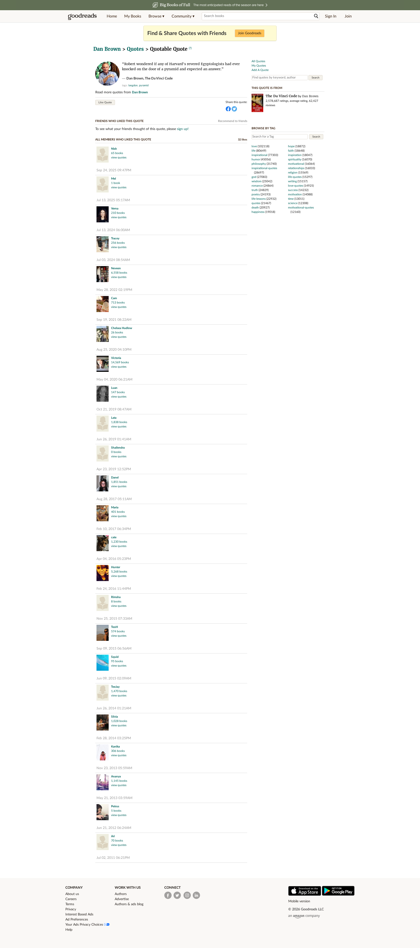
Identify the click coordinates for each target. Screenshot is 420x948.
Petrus (115, 806)
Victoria (116, 358)
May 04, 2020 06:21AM (114, 379)
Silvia (114, 716)
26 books (117, 332)
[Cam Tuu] (102, 304)
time (291, 198)
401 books (118, 511)
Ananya (116, 776)
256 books (118, 242)
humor (256, 159)
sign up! (183, 129)
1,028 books (119, 721)
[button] (156, 16)
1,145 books (119, 780)
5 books (116, 810)
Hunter (115, 567)
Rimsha (116, 597)
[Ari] (102, 842)
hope (291, 146)
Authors (121, 894)
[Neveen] (102, 274)
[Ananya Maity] (102, 782)
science (293, 203)
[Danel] (102, 484)
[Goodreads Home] (82, 16)
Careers (71, 899)
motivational (296, 163)
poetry (256, 194)
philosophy (259, 163)
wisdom (257, 181)
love (254, 146)
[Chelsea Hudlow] (102, 334)
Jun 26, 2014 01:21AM (113, 708)
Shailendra (118, 447)
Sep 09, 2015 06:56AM (113, 648)
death (255, 207)
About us (72, 894)
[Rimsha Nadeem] (102, 603)
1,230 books (119, 541)
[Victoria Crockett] (102, 364)
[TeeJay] (102, 693)
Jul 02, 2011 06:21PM (113, 858)
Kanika (115, 746)
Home (112, 16)
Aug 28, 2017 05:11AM (114, 499)
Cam (114, 298)
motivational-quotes (301, 207)
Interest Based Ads (79, 914)
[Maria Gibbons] (102, 513)
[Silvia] (102, 723)
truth (255, 190)
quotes (256, 203)
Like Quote (105, 102)
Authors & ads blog (129, 904)
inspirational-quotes (264, 168)
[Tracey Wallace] (102, 244)
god (254, 176)
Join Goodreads (249, 33)
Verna (114, 208)
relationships (296, 168)
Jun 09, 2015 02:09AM (113, 678)
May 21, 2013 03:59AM (114, 798)
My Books (132, 16)
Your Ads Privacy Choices (84, 924)
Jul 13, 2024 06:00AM (113, 230)
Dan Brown (107, 49)
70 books (117, 840)
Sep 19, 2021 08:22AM (113, 320)
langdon (133, 85)
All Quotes (258, 61)
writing (292, 181)
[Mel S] (102, 185)
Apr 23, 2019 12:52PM (113, 469)
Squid (115, 656)
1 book (115, 183)
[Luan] (102, 394)
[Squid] (102, 663)
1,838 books (119, 422)
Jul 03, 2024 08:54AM (113, 260)
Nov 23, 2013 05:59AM (114, 768)
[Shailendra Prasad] (102, 454)
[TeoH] (102, 633)
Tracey (115, 238)
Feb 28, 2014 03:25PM (113, 738)
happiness (258, 211)
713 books (118, 302)
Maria (114, 507)
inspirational (259, 155)
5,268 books (119, 571)
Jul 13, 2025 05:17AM (113, 200)
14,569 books (120, 362)
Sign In (330, 16)
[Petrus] (102, 812)
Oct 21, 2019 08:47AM (113, 409)
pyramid (144, 85)
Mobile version (299, 901)
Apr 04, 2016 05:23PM (113, 559)
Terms (69, 904)
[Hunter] (102, 573)
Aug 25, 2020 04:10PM (113, 349)
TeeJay (115, 686)
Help (68, 929)
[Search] (316, 16)
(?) (190, 48)
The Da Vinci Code (159, 78)
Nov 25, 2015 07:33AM (114, 618)
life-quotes (295, 176)
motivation (295, 194)
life (253, 150)
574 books (118, 631)
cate (113, 537)
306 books (118, 750)
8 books (116, 601)
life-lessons (259, 198)
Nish (114, 148)
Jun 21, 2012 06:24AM (113, 828)
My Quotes (259, 65)
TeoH (114, 627)
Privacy (70, 909)
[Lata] (102, 424)
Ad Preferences (76, 919)
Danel (115, 477)
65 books (117, 153)
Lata (113, 417)
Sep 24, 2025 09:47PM (113, 170)
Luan (114, 387)
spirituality (294, 159)
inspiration (295, 155)
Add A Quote (260, 70)
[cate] (102, 543)
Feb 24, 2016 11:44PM (113, 589)
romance (257, 185)
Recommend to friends (232, 121)
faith (291, 150)
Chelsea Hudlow (121, 328)
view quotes (118, 157)
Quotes (135, 49)
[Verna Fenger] (102, 215)
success (293, 190)
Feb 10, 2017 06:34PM (113, 529)
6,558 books (119, 272)
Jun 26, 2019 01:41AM (113, 439)
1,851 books (119, 481)
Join (348, 16)
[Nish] (102, 155)
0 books (116, 452)
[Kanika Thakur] (102, 753)
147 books (118, 392)
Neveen (116, 268)
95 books (117, 661)
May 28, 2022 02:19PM (114, 290)
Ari (113, 836)
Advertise (122, 899)
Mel (113, 178)
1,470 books (119, 691)
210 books (118, 212)
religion (293, 172)
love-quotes (295, 185)
